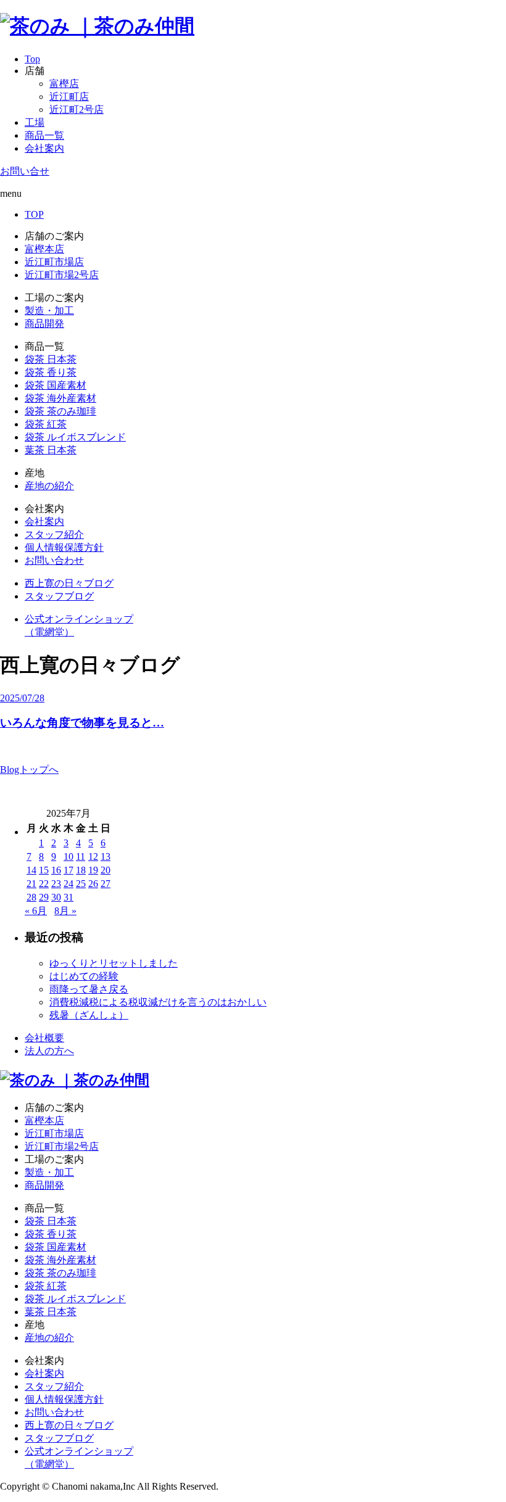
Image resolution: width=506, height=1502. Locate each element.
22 (44, 883)
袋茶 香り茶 (51, 372)
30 (56, 897)
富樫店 (64, 83)
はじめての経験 (83, 976)
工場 (34, 122)
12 (93, 856)
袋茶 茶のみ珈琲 (60, 411)
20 (105, 870)
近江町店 (69, 96)
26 (93, 883)
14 (31, 870)
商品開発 (44, 323)
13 (105, 856)
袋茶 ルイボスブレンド (75, 437)
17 (68, 870)
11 (80, 856)
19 (93, 870)
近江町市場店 (54, 262)
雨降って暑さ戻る (88, 989)
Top (32, 59)
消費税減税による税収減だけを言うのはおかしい (158, 1002)
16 (56, 870)
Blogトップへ (29, 769)
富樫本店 (44, 249)
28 (31, 897)
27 (105, 883)
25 (81, 883)
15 (44, 870)
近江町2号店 (76, 109)
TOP (34, 214)
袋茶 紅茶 (46, 424)
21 (31, 883)
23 (56, 883)
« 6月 (36, 911)
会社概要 (44, 1038)
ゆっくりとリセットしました (113, 963)
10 (68, 856)
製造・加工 (49, 310)
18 (81, 870)
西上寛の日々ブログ (69, 583)
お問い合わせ (54, 560)
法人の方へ (49, 1051)
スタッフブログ (59, 596)
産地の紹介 (49, 486)
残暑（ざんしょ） (88, 1015)
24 (68, 883)
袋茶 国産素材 (55, 385)
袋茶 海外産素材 (60, 398)
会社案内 (44, 148)
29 (44, 897)
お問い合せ (24, 171)
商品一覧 (44, 135)
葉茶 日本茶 (51, 450)
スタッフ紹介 (54, 534)
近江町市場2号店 (62, 275)
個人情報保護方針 (64, 547)
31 (68, 897)
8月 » (65, 911)
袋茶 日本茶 (51, 359)
